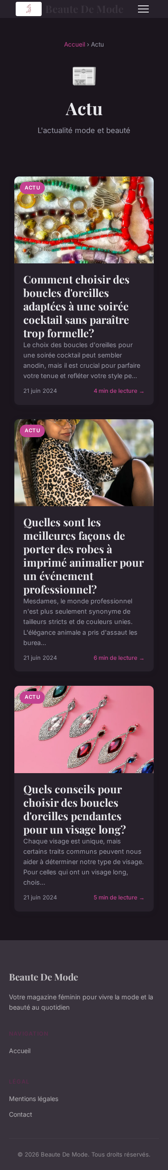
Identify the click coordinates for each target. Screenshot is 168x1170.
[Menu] (143, 9)
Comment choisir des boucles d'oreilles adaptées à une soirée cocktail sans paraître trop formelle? (76, 306)
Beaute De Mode (84, 9)
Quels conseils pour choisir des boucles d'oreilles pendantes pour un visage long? (74, 809)
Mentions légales (33, 1098)
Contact (20, 1114)
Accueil (74, 44)
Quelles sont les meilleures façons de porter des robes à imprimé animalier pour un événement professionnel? (83, 555)
